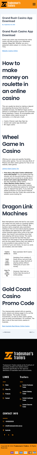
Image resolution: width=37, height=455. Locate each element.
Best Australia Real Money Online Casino (16, 326)
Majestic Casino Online (10, 51)
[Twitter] (8, 434)
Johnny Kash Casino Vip (10, 168)
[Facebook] (4, 434)
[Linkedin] (12, 434)
